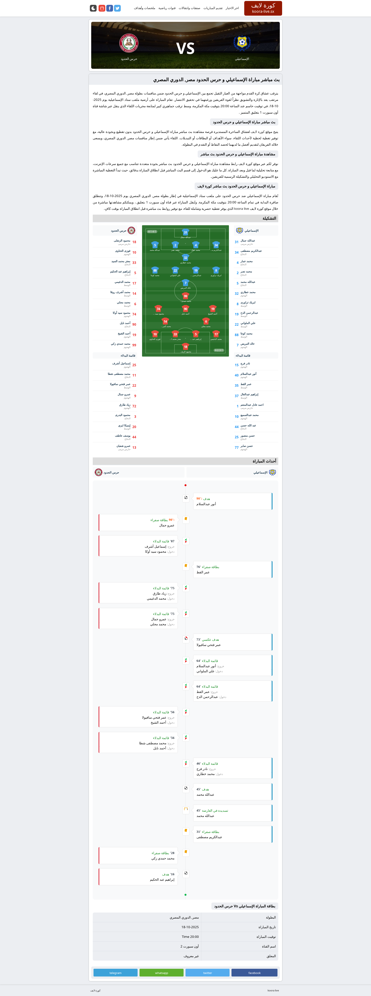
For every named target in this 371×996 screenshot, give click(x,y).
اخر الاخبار (232, 8)
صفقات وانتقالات (189, 8)
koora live (241, 208)
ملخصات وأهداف (144, 8)
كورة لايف (258, 131)
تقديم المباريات (213, 8)
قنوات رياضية (167, 8)
